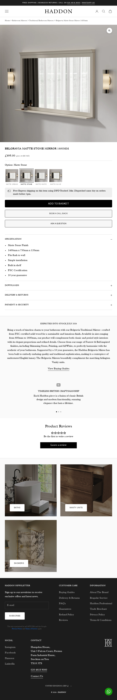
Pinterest (9, 658)
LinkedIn (10, 664)
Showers (19, 563)
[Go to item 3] (60, 411)
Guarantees (65, 609)
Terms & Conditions (100, 620)
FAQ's (62, 604)
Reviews (63, 620)
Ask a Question (59, 223)
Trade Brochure (98, 609)
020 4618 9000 (73, 3)
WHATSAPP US (88, 3)
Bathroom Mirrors (19, 21)
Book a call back (58, 213)
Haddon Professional (101, 604)
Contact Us (37, 676)
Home (7, 21)
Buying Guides (66, 592)
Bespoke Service (99, 598)
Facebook (10, 653)
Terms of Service (31, 629)
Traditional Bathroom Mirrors (41, 21)
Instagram (10, 647)
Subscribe (14, 616)
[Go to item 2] (58, 411)
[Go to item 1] (56, 411)
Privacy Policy (17, 629)
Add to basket (58, 203)
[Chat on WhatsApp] (108, 691)
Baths (17, 508)
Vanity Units (76, 508)
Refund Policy (66, 615)
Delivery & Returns (69, 598)
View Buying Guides (58, 369)
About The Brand (99, 592)
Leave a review (59, 445)
